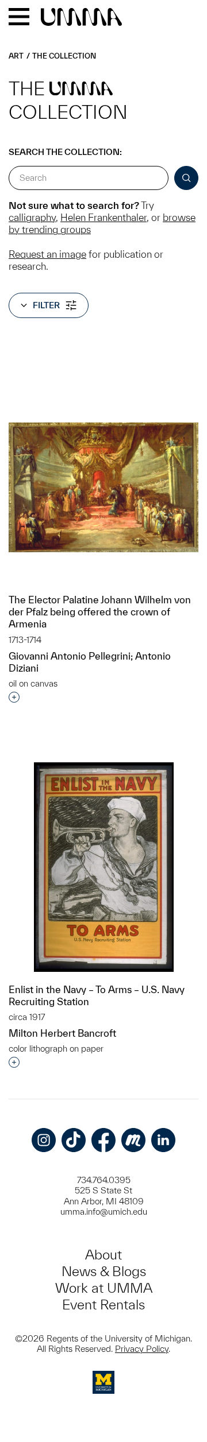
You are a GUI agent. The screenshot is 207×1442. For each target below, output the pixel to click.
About (103, 1254)
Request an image (47, 254)
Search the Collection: (65, 152)
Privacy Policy (141, 1349)
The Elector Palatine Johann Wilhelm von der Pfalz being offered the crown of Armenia (100, 611)
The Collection (64, 56)
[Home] (81, 18)
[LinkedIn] (163, 1140)
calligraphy (32, 217)
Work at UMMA (103, 1288)
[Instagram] (44, 1140)
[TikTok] (74, 1140)
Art (16, 56)
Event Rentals (103, 1304)
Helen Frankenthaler (103, 217)
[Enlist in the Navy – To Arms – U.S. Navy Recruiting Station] (104, 867)
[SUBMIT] (186, 178)
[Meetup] (133, 1140)
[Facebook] (103, 1140)
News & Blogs (104, 1271)
